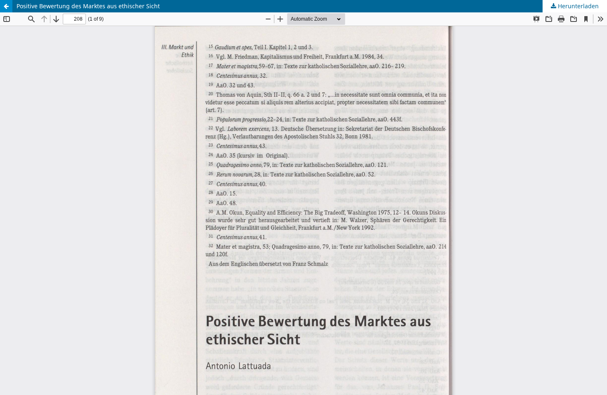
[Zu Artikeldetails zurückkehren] (6, 6)
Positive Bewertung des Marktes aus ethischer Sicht (88, 6)
